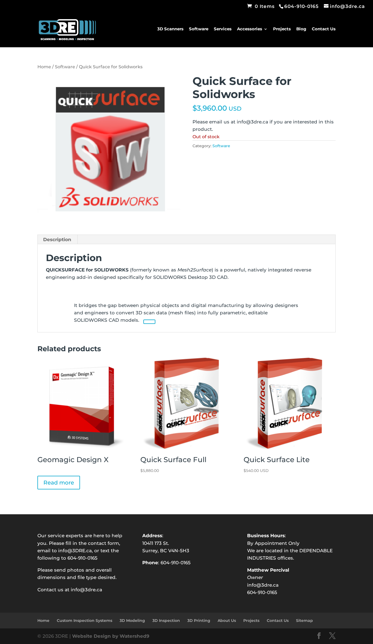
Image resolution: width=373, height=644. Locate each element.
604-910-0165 (176, 562)
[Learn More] (149, 322)
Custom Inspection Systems (84, 620)
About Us (227, 620)
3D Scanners (170, 29)
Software (198, 29)
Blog (301, 29)
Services (223, 29)
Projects (282, 29)
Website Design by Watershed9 (110, 636)
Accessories (249, 29)
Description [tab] (57, 239)
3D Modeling (132, 620)
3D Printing (198, 620)
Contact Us (324, 29)
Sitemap (304, 620)
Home (44, 66)
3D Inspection (166, 620)
